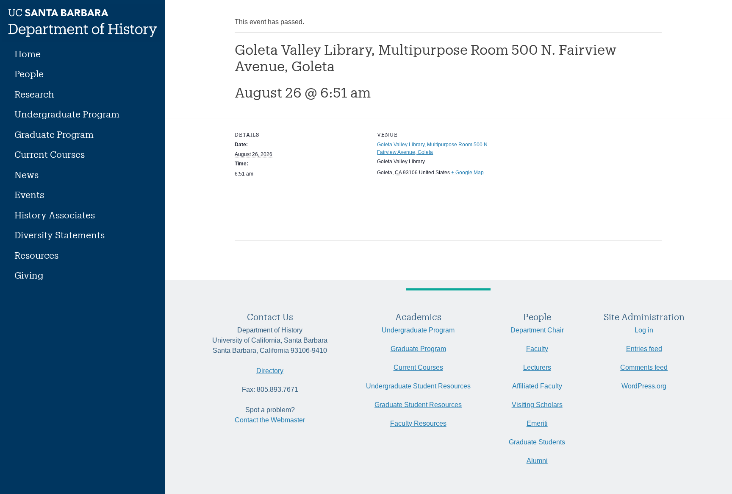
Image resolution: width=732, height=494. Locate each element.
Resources (36, 255)
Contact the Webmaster (270, 420)
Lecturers (537, 367)
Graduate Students (537, 442)
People (29, 73)
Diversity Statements (59, 234)
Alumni (537, 460)
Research (34, 94)
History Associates (54, 214)
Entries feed (644, 348)
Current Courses (49, 154)
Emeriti (537, 423)
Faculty (537, 348)
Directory (269, 370)
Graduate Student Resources (418, 404)
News (26, 174)
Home (27, 53)
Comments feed (644, 367)
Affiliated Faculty (537, 386)
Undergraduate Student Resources (418, 386)
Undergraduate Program (66, 114)
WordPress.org (643, 386)
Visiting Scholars (537, 404)
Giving (28, 275)
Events (29, 194)
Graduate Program (54, 134)
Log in (644, 330)
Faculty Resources (418, 423)
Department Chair (537, 330)
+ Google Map (467, 173)
